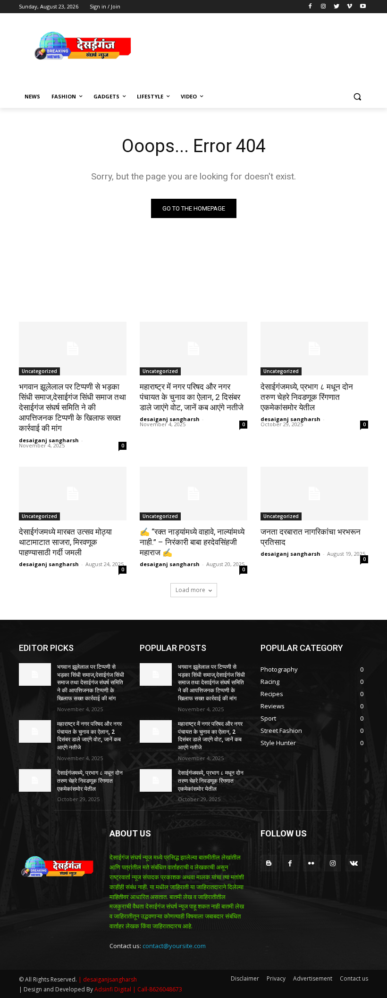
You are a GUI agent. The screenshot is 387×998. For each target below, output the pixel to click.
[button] (357, 97)
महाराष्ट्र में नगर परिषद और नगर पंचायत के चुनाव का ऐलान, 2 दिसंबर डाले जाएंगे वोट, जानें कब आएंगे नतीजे (192, 397)
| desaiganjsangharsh (107, 979)
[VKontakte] (353, 863)
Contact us (354, 978)
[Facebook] (310, 6)
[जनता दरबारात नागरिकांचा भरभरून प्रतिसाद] (314, 493)
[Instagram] (323, 6)
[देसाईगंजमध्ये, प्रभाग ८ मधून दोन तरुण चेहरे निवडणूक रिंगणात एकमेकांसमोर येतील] (314, 348)
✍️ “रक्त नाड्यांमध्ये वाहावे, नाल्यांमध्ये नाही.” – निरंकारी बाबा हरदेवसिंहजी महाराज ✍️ (192, 542)
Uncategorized (39, 371)
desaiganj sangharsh (49, 440)
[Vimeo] (349, 6)
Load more (190, 590)
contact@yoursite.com (174, 945)
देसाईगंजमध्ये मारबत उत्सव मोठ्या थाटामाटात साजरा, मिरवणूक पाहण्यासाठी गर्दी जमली (65, 542)
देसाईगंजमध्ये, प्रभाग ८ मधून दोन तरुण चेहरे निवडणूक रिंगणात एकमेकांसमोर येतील (307, 397)
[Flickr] (311, 863)
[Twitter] (336, 6)
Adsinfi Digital (113, 989)
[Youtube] (362, 6)
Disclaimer (245, 978)
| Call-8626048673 (157, 989)
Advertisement (312, 978)
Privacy (276, 978)
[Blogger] (269, 863)
